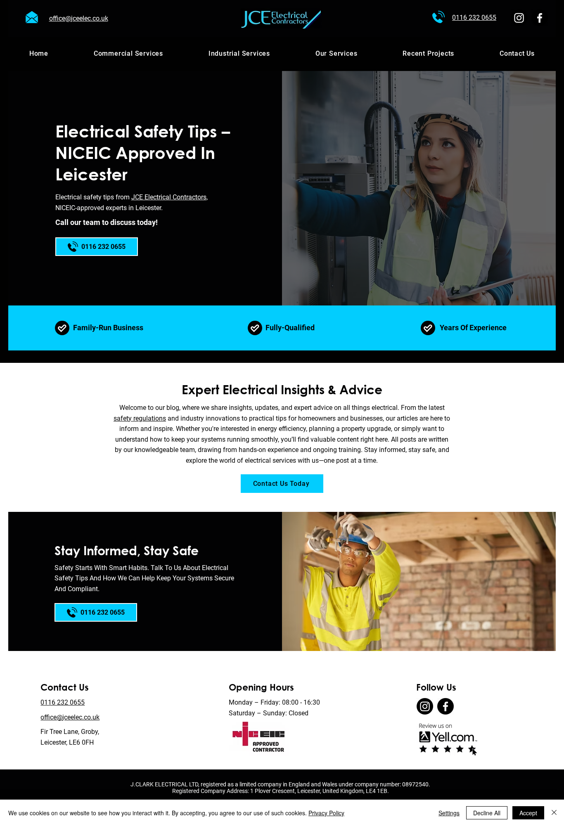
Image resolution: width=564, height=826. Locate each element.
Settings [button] (449, 813)
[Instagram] (519, 17)
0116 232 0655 (62, 702)
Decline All (486, 813)
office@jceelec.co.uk (70, 717)
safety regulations (140, 418)
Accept (528, 813)
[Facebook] (539, 17)
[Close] (554, 812)
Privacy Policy (326, 813)
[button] (336, 53)
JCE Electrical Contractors (168, 197)
